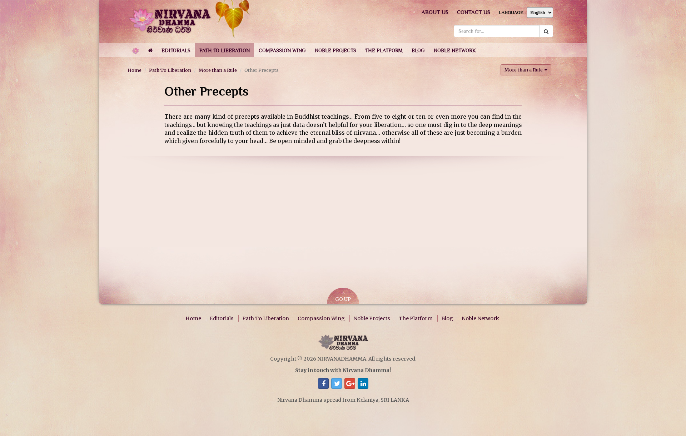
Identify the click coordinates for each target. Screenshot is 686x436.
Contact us (473, 12)
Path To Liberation (170, 70)
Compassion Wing (321, 318)
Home (134, 70)
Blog (447, 318)
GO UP (343, 299)
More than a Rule (218, 70)
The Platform (416, 318)
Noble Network (480, 318)
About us (435, 12)
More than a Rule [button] (524, 70)
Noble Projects (371, 318)
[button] (176, 50)
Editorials (222, 318)
